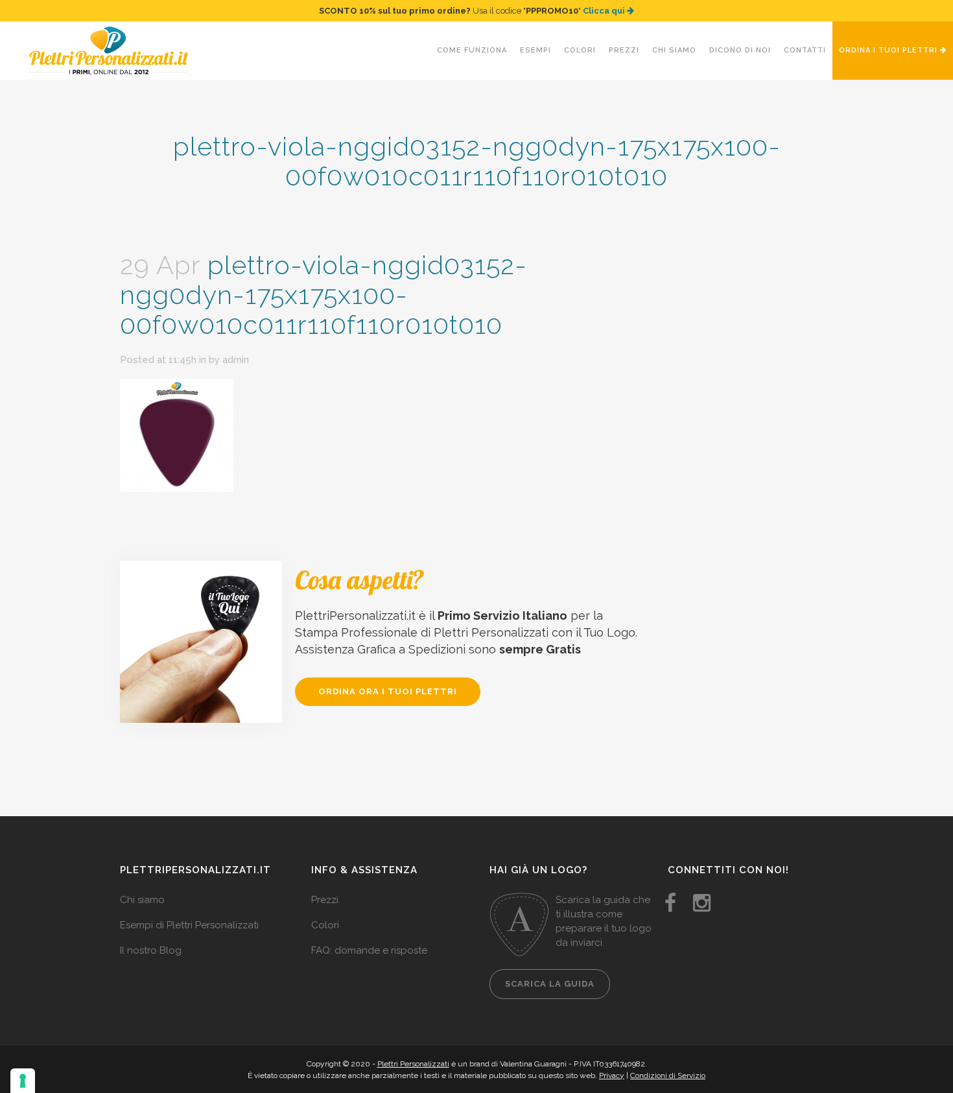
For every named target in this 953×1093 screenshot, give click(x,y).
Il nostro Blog (151, 950)
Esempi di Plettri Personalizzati (189, 925)
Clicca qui (605, 11)
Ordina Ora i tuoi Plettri (387, 691)
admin (235, 360)
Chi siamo (142, 900)
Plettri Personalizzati (413, 1063)
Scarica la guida (549, 984)
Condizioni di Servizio (667, 1075)
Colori (325, 925)
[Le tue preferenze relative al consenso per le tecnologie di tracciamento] (22, 1080)
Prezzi (324, 900)
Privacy (611, 1075)
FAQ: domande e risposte (369, 950)
